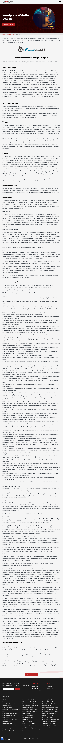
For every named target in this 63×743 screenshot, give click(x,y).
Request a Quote (8, 24)
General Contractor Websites (30, 705)
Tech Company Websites (49, 721)
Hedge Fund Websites (28, 707)
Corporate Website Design (9, 715)
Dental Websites (6, 721)
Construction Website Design (10, 713)
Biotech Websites (7, 701)
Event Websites (6, 727)
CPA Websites (6, 717)
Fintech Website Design (28, 700)
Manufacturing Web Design (29, 723)
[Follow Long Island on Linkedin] (9, 739)
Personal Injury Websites (49, 701)
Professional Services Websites (50, 709)
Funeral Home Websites (28, 703)
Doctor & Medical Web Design (10, 725)
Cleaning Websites (7, 707)
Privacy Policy (50, 688)
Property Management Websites (50, 711)
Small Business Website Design (50, 719)
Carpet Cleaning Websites (9, 703)
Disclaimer (49, 686)
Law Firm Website (27, 721)
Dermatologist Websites (8, 723)
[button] (60, 2)
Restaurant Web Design (48, 715)
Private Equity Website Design (50, 707)
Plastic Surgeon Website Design (50, 703)
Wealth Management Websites (50, 727)
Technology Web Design (48, 723)
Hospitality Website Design (29, 711)
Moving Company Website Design (31, 729)
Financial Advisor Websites (9, 731)
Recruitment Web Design (49, 713)
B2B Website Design (7, 700)
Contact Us (35, 688)
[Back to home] (7, 2)
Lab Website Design (27, 717)
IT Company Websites (28, 715)
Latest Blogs (35, 686)
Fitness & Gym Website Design (30, 701)
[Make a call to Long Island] (6, 739)
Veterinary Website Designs (49, 725)
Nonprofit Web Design (28, 731)
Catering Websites (7, 705)
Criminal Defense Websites (9, 719)
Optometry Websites (47, 700)
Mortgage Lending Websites (29, 727)
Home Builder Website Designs (30, 709)
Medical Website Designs (29, 725)
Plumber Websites (47, 705)
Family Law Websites (8, 729)
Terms (48, 690)
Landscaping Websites (28, 719)
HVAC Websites (26, 713)
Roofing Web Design (47, 717)
